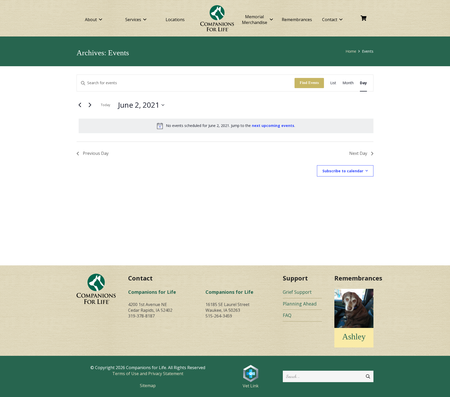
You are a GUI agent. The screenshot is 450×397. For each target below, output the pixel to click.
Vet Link (251, 386)
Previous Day (96, 153)
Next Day (358, 153)
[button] (100, 19)
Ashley (354, 336)
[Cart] (364, 18)
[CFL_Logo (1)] (217, 18)
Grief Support (297, 292)
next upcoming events (273, 125)
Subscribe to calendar (342, 170)
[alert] (226, 126)
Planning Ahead (300, 304)
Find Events (309, 83)
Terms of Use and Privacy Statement (147, 373)
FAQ (287, 315)
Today (105, 105)
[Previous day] (80, 105)
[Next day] (90, 105)
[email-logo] (96, 289)
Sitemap (148, 385)
